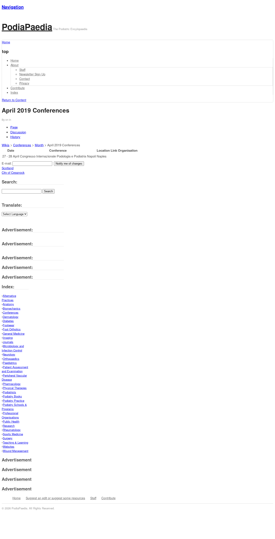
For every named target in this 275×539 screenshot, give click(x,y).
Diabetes (8, 321)
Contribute (18, 88)
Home (15, 60)
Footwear (8, 325)
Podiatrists (9, 392)
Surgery (7, 438)
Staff (22, 69)
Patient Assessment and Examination (15, 369)
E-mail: (7, 163)
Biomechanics (11, 308)
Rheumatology (12, 430)
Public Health (11, 421)
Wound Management (15, 451)
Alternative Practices (9, 298)
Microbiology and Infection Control (13, 348)
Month (39, 145)
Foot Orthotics (12, 329)
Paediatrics (10, 363)
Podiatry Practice (13, 401)
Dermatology (10, 317)
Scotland (8, 168)
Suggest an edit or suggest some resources (55, 498)
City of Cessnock (13, 172)
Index (14, 92)
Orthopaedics (11, 359)
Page (14, 127)
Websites (8, 446)
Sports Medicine (13, 434)
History (15, 136)
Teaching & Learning (15, 442)
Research (9, 426)
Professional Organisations (10, 415)
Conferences (22, 145)
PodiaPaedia (27, 26)
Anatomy (8, 304)
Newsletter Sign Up (32, 74)
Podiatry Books (12, 396)
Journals (8, 342)
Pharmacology (12, 384)
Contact (24, 78)
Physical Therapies (15, 388)
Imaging (8, 338)
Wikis (5, 145)
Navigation (13, 7)
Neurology (9, 354)
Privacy (24, 83)
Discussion (18, 132)
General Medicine (13, 333)
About (14, 65)
